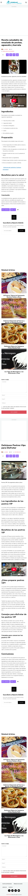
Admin (6, 49)
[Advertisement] (14, 21)
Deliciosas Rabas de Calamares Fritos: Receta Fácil (14, 347)
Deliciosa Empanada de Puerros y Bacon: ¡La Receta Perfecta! (14, 321)
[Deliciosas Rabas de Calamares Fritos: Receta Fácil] (14, 333)
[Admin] (2, 49)
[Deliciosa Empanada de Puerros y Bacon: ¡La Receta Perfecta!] (14, 308)
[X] (10, 54)
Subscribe (21, 230)
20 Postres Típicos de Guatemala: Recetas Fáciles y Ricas (14, 296)
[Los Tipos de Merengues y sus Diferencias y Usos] (14, 359)
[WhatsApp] (17, 54)
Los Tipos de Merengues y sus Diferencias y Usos (14, 372)
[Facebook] (7, 54)
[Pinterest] (14, 54)
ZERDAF (9, 894)
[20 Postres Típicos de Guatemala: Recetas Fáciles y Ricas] (14, 282)
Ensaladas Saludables (8, 51)
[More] (17, 209)
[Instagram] (12, 890)
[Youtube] (19, 890)
